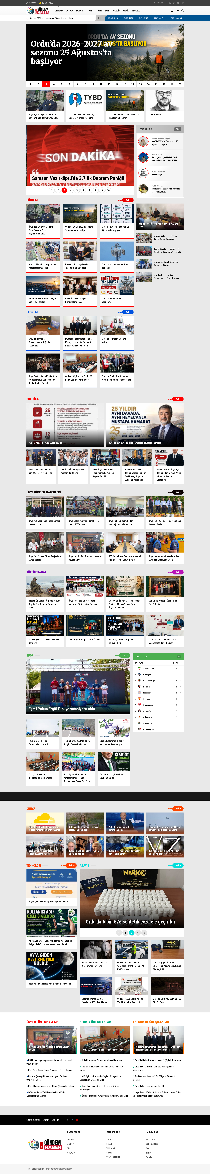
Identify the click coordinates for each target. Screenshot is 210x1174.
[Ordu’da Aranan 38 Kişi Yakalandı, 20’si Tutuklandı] (96, 986)
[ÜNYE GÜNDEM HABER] (38, 12)
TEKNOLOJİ (136, 10)
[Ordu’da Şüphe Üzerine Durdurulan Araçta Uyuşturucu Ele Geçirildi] (167, 949)
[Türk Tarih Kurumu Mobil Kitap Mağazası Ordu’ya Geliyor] (165, 625)
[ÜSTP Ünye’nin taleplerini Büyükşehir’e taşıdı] (80, 285)
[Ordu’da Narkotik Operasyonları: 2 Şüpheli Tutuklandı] (43, 325)
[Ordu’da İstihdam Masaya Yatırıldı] (117, 325)
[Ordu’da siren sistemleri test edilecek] (117, 251)
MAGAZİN (116, 10)
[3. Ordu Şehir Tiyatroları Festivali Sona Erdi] (45, 625)
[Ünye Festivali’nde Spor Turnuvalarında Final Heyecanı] (143, 281)
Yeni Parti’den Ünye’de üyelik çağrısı (71, 18)
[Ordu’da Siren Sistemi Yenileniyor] (117, 285)
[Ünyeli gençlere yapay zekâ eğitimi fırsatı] (51, 883)
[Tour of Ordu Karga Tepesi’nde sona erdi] (42, 728)
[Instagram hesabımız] (174, 3)
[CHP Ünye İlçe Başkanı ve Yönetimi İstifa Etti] (73, 457)
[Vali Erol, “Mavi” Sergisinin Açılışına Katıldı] (125, 625)
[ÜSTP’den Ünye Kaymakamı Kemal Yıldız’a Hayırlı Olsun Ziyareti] (125, 542)
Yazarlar (149, 1157)
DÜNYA (99, 10)
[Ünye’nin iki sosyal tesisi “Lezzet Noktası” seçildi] (80, 251)
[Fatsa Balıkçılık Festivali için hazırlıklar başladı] (43, 285)
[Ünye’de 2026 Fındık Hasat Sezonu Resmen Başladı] (165, 506)
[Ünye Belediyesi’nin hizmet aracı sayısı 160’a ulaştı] (85, 506)
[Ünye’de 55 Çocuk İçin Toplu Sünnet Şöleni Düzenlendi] (143, 242)
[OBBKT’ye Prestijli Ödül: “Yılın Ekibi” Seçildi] (165, 586)
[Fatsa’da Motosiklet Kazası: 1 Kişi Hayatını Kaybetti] (96, 949)
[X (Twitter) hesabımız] (170, 3)
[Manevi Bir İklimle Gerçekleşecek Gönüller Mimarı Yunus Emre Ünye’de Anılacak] (125, 586)
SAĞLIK (109, 1144)
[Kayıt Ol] (172, 10)
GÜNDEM (69, 10)
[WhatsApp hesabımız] (183, 3)
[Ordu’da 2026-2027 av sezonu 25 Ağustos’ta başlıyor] (125, 100)
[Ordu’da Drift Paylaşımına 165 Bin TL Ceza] (167, 986)
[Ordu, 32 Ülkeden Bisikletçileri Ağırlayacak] (42, 761)
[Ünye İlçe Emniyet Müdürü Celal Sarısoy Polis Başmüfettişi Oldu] (45, 100)
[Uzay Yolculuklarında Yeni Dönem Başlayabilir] (51, 966)
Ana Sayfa (59, 10)
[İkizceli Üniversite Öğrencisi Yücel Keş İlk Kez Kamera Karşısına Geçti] (45, 586)
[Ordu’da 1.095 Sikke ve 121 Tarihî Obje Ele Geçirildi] (131, 986)
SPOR (107, 10)
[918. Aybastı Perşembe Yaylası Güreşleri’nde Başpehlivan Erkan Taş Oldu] (78, 761)
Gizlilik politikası (152, 1144)
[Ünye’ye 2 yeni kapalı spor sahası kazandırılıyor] (45, 506)
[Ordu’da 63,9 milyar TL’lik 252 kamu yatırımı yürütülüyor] (80, 363)
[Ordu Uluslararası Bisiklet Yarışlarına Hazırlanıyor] (114, 728)
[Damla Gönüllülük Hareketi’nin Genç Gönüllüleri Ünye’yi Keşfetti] (143, 255)
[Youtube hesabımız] (178, 3)
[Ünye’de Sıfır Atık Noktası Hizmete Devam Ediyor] (85, 542)
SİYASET (90, 10)
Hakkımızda (150, 1139)
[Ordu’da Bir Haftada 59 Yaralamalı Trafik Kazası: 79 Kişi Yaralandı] (131, 949)
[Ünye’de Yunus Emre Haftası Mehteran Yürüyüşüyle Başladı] (85, 586)
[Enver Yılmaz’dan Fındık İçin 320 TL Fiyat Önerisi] (41, 457)
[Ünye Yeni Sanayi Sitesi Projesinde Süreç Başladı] (45, 542)
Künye (148, 1148)
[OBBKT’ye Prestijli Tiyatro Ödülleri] (85, 625)
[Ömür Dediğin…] (165, 100)
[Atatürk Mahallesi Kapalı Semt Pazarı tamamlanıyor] (43, 251)
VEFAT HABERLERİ (113, 1157)
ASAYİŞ (126, 10)
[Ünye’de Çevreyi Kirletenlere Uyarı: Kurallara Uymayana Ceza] (165, 542)
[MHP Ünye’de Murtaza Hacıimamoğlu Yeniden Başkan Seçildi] (105, 457)
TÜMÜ (127, 200)
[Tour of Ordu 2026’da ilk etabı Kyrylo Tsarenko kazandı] (78, 728)
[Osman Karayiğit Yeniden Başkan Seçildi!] (114, 761)
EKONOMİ (79, 10)
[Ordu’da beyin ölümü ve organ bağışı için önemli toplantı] (85, 100)
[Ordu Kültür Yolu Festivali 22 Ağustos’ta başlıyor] (117, 213)
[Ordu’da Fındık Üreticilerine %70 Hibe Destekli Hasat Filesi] (117, 363)
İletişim (149, 1153)
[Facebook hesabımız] (166, 3)
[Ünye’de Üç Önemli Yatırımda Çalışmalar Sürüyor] (143, 268)
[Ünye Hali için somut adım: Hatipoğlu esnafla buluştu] (125, 506)
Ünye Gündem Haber (62, 1169)
